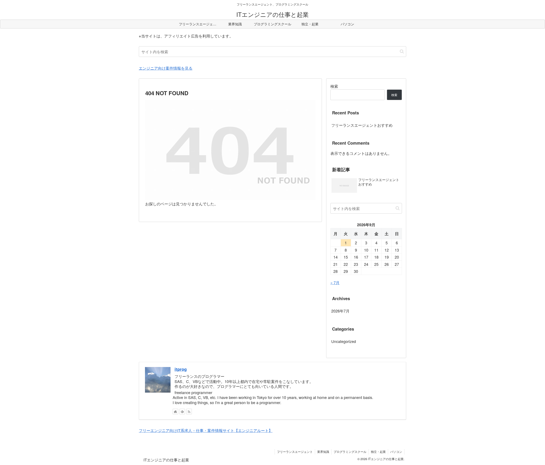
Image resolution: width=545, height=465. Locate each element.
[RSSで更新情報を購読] (189, 411)
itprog (181, 369)
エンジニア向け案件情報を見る (165, 68)
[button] (402, 51)
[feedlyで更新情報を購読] (182, 411)
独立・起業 (378, 451)
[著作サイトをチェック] (175, 411)
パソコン (396, 451)
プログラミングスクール (350, 451)
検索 (334, 86)
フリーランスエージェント (295, 451)
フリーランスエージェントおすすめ (362, 125)
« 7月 (335, 282)
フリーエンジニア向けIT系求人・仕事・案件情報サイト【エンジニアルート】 (205, 430)
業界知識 (323, 451)
